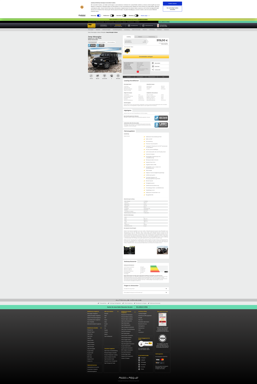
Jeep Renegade (91, 348)
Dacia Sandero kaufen (126, 337)
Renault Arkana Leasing (126, 316)
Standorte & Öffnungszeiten (145, 315)
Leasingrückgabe (142, 313)
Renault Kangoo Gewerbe (110, 352)
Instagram (143, 357)
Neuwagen (90, 29)
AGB (139, 330)
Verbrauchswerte (151, 76)
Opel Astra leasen (125, 323)
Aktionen (145, 29)
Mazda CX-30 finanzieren (127, 356)
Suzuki (105, 324)
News (89, 21)
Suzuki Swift (90, 352)
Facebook (143, 364)
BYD (105, 326)
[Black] (127, 50)
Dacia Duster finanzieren (127, 335)
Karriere (124, 21)
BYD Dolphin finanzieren (127, 350)
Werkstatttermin (149, 25)
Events (93, 21)
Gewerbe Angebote (109, 348)
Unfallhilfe (137, 21)
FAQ (163, 76)
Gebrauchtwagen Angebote (94, 315)
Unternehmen (118, 21)
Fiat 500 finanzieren (126, 331)
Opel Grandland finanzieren (127, 327)
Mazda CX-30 (90, 359)
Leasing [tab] (129, 36)
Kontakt (140, 317)
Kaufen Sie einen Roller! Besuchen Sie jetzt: (120, 307)
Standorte (166, 29)
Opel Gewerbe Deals (109, 359)
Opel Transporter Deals (109, 363)
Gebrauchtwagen (106, 29)
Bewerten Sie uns (142, 324)
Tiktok (142, 369)
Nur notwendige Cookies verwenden (172, 8)
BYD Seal (89, 357)
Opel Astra (89, 336)
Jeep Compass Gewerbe (110, 357)
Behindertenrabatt (100, 21)
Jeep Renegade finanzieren (127, 343)
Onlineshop (152, 29)
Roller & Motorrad (136, 29)
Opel (105, 315)
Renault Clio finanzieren (126, 314)
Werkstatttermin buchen (93, 367)
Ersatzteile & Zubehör (92, 369)
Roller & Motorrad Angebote (94, 317)
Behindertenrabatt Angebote (94, 324)
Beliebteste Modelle (92, 328)
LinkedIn (143, 360)
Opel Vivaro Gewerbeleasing (111, 350)
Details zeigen (144, 15)
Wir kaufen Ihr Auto (109, 21)
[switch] (112, 16)
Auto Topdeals (90, 321)
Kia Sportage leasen (126, 354)
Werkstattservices (92, 365)
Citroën (106, 332)
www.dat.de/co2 (127, 280)
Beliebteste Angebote (93, 311)
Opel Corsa (89, 334)
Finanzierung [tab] (152, 36)
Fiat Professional (108, 336)
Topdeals (98, 29)
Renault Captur (91, 332)
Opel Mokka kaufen (125, 325)
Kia (105, 328)
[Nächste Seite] (89, 60)
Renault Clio (90, 330)
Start (89, 32)
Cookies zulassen (172, 3)
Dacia (105, 319)
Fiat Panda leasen (125, 333)
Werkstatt (159, 29)
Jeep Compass (90, 344)
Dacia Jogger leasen (126, 339)
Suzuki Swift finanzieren (127, 348)
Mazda (106, 330)
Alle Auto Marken (108, 311)
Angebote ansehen (143, 19)
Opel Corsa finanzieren (126, 321)
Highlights (129, 76)
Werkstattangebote (92, 371)
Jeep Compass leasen (126, 341)
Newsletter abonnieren (143, 321)
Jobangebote (141, 326)
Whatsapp (143, 362)
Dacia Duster (90, 340)
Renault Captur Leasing (126, 319)
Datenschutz (141, 328)
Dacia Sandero (90, 342)
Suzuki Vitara (90, 350)
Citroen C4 (89, 361)
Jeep (99, 32)
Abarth (106, 334)
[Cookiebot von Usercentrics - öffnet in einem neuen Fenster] (82, 16)
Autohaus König (142, 311)
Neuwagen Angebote (92, 313)
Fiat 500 (89, 338)
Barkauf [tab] (140, 36)
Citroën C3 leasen (125, 358)
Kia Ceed (89, 355)
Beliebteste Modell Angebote (126, 312)
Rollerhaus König (164, 21)
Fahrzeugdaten (140, 76)
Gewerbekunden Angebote (93, 319)
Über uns (140, 319)
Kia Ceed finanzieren (126, 352)
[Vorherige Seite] (120, 60)
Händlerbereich (130, 21)
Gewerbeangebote (117, 29)
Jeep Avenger (90, 346)
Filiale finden (157, 66)
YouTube (143, 366)
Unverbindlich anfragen (146, 56)
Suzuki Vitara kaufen (126, 345)
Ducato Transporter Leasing (110, 354)
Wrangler (103, 32)
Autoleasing (127, 29)
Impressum (141, 332)
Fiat (105, 317)
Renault (106, 313)
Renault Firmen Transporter (110, 361)
